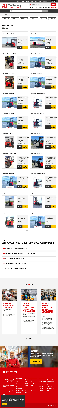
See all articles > (29, 338)
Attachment (41, 392)
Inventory (32, 7)
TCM (32, 388)
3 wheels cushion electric (50, 382)
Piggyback (41, 390)
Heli (26, 392)
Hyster (32, 379)
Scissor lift (41, 388)
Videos (22, 1)
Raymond (27, 383)
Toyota (26, 379)
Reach (48, 384)
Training (18, 1)
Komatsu (27, 388)
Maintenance (42, 7)
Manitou (27, 387)
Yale (32, 381)
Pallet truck (49, 392)
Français (53, 1)
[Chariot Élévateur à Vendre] (15, 372)
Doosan (33, 387)
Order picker (49, 386)
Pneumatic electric (51, 379)
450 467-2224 (53, 7)
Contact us (47, 7)
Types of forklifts (20, 390)
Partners (35, 1)
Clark (26, 381)
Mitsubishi (33, 390)
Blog (32, 1)
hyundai (27, 390)
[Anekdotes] (54, 405)
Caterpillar (33, 385)
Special (48, 390)
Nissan (26, 385)
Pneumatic (41, 379)
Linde (32, 383)
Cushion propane (42, 384)
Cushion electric (42, 381)
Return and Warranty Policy (44, 1)
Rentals (36, 7)
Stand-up (41, 386)
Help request (36, 361)
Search (53, 4)
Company (27, 1)
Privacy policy (5, 401)
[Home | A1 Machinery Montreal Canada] (11, 6)
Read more (5, 332)
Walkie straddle (50, 388)
